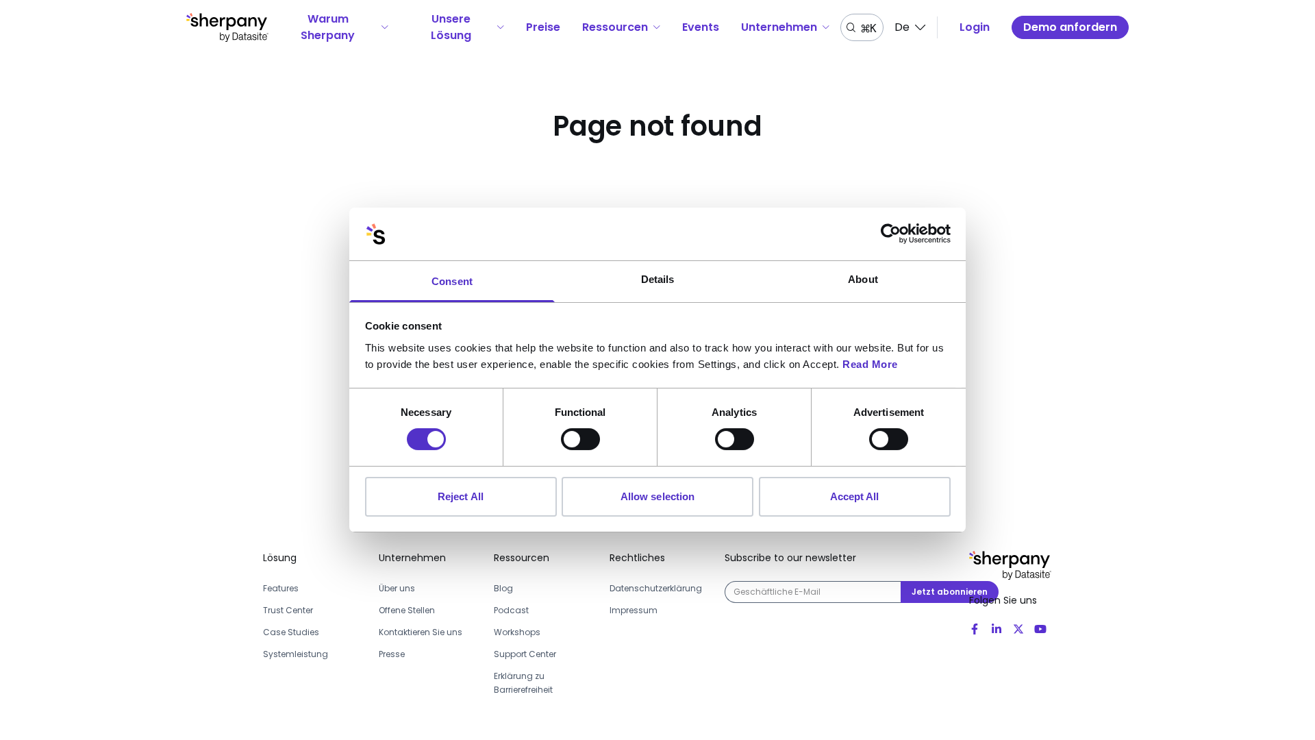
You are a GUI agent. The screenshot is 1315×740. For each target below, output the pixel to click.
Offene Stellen (407, 610)
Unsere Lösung (451, 27)
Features (281, 588)
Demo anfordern (1070, 27)
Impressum (634, 610)
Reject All (461, 496)
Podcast (511, 610)
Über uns (397, 588)
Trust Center (288, 610)
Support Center (525, 654)
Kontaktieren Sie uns (420, 632)
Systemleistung (295, 654)
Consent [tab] (452, 281)
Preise (543, 27)
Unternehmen (779, 27)
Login (975, 27)
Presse (392, 654)
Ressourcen (615, 27)
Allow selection (658, 496)
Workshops (517, 632)
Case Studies (291, 632)
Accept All (854, 496)
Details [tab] (658, 279)
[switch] (580, 439)
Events (700, 27)
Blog (503, 588)
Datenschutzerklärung (656, 588)
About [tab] (863, 279)
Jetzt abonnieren (950, 591)
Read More (870, 364)
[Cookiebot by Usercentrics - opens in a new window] (891, 233)
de (902, 27)
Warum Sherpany (328, 27)
